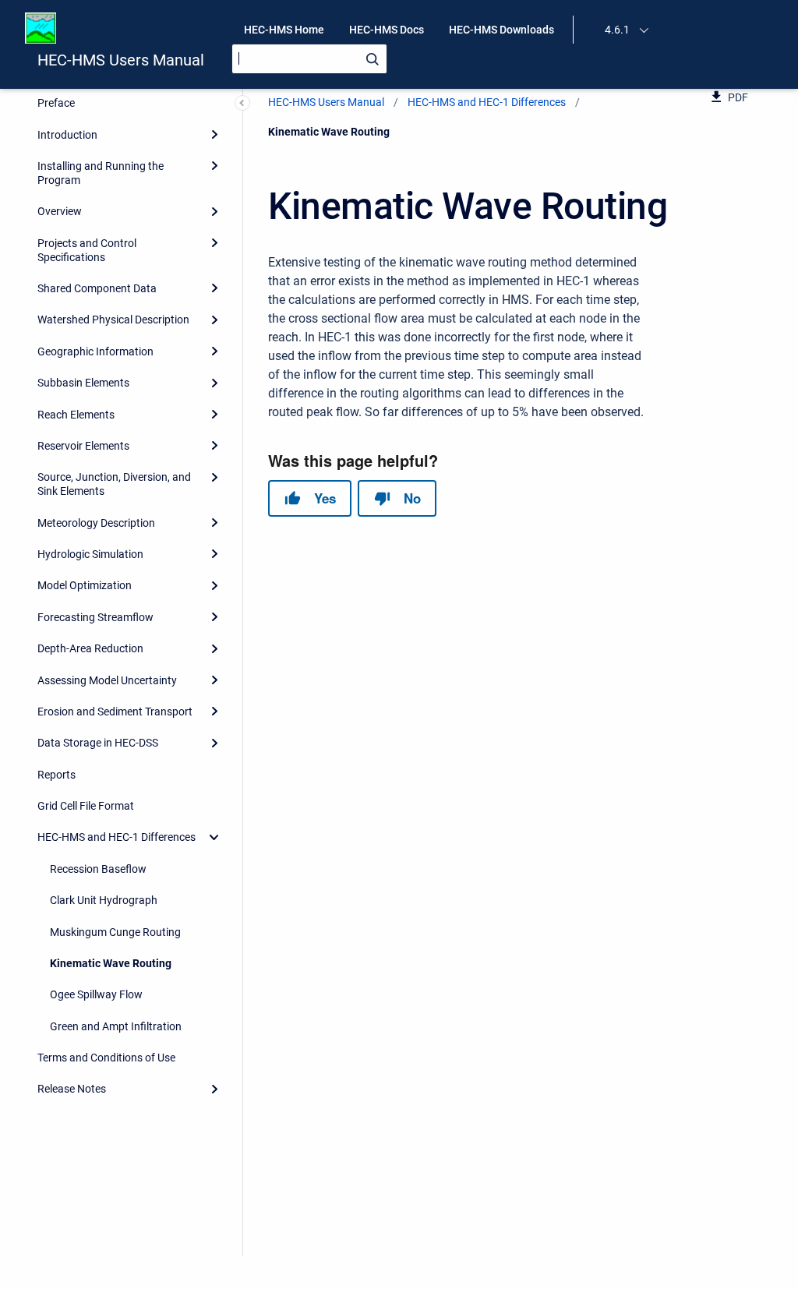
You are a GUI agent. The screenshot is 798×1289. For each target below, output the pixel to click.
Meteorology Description (96, 523)
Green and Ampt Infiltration (116, 1026)
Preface (56, 103)
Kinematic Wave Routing (110, 963)
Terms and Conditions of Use (106, 1057)
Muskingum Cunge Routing (115, 932)
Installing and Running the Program (100, 173)
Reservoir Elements (83, 446)
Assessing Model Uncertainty (107, 680)
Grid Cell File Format (85, 806)
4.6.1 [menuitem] (617, 29)
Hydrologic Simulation (90, 554)
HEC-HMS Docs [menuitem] (386, 29)
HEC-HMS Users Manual (120, 60)
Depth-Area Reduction (90, 648)
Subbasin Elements (83, 382)
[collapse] (214, 837)
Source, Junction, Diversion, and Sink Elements (114, 484)
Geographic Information (95, 351)
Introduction (67, 135)
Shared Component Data (97, 288)
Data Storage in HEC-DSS (97, 742)
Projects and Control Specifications (86, 250)
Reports (56, 774)
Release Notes (71, 1088)
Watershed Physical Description (113, 319)
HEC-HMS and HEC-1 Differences (116, 837)
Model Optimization (84, 585)
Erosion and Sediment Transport (114, 711)
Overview (59, 211)
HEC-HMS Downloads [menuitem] (501, 29)
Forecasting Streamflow (95, 617)
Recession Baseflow (98, 869)
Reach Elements (76, 414)
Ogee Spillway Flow (96, 994)
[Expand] (214, 134)
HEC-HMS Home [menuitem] (284, 29)
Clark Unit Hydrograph (103, 900)
